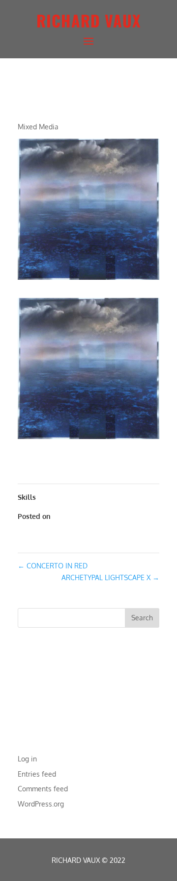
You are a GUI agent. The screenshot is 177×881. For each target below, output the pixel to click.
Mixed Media (38, 126)
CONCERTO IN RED (53, 566)
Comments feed (43, 788)
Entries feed (37, 774)
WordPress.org (41, 804)
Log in (27, 759)
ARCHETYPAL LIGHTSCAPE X (110, 577)
